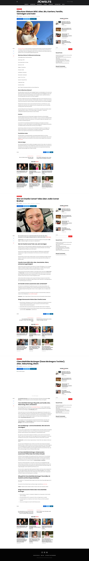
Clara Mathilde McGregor (35, 407)
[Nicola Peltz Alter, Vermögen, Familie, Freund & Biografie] (35, 166)
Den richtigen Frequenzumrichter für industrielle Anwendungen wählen (66, 42)
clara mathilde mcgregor (33, 293)
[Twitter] (14, 54)
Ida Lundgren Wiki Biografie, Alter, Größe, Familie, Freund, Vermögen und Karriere (44, 158)
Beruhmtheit (39, 4)
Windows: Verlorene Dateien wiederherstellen (62, 250)
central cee (45, 484)
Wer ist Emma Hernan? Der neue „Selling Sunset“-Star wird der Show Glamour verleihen (34, 185)
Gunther (20, 16)
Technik (45, 4)
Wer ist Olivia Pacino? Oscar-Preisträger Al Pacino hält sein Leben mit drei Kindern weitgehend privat (47, 185)
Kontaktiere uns (36, 555)
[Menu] (17, 2)
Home (17, 6)
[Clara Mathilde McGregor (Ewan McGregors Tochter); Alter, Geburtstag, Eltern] (35, 383)
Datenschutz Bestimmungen (50, 555)
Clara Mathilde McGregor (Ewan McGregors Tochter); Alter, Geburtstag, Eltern (26, 320)
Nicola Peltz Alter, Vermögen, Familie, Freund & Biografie (35, 172)
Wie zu (63, 4)
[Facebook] (14, 51)
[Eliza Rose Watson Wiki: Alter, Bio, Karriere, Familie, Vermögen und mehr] (35, 33)
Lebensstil (26, 4)
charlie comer (20, 139)
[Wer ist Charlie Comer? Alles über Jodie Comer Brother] (35, 220)
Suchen (57, 47)
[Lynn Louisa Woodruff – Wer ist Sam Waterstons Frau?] (22, 166)
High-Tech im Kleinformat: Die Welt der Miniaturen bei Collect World (66, 29)
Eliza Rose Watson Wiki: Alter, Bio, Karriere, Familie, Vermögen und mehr (44, 320)
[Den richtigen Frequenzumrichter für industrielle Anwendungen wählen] (58, 42)
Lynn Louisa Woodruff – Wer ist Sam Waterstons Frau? (22, 172)
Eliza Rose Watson (21, 48)
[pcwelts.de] (44, 1)
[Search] (71, 2)
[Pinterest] (14, 56)
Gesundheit (51, 4)
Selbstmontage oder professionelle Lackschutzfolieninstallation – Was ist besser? (67, 35)
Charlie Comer (48, 237)
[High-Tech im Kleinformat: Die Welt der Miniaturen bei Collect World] (58, 29)
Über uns (42, 555)
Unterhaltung (57, 4)
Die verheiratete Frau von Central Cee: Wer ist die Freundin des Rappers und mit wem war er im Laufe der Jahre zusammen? (25, 512)
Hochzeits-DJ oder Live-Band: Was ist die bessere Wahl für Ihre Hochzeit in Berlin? (66, 23)
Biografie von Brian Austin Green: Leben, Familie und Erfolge (47, 172)
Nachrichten (32, 4)
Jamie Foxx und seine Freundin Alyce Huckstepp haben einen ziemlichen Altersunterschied (22, 185)
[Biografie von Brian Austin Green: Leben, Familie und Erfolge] (47, 166)
